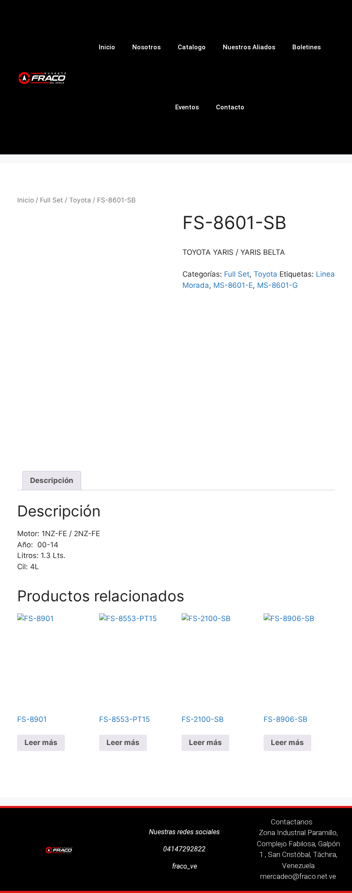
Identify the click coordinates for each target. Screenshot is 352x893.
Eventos (187, 107)
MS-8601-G (277, 285)
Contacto (230, 107)
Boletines (306, 47)
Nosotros (146, 47)
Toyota (80, 200)
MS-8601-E (233, 285)
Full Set (51, 200)
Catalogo (192, 47)
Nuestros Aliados (249, 47)
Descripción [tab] (51, 480)
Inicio (107, 47)
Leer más (41, 742)
